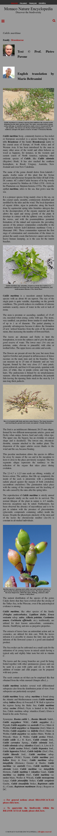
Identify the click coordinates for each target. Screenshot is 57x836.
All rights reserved (44, 831)
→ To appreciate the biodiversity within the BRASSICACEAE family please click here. (28, 809)
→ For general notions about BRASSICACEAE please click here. (28, 801)
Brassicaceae (17, 40)
